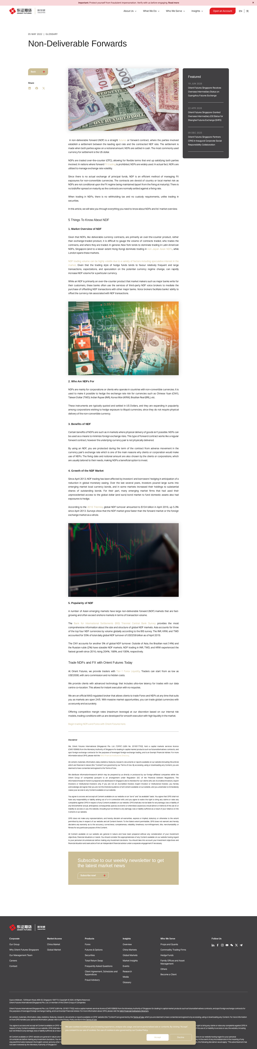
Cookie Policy (141, 1030)
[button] (135, 11)
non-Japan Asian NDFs (159, 249)
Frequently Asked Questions (98, 966)
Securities (90, 955)
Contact (13, 966)
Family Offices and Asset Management (172, 962)
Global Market (54, 949)
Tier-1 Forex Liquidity (128, 671)
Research (127, 971)
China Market (53, 944)
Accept (157, 1037)
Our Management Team (20, 955)
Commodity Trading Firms (173, 949)
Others (163, 969)
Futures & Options (93, 949)
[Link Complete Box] (206, 90)
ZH (247, 11)
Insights (196, 10)
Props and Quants (169, 944)
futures (122, 140)
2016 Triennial (95, 507)
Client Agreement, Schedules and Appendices (101, 973)
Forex (87, 944)
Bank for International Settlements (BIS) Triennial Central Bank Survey (115, 623)
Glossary (127, 982)
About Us (129, 10)
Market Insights (130, 960)
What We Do (150, 10)
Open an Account (222, 10)
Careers (13, 960)
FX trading (110, 164)
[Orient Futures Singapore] (27, 11)
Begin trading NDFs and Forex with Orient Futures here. (97, 723)
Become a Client (168, 974)
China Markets (130, 949)
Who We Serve (174, 10)
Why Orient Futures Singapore (24, 949)
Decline (180, 1037)
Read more (173, 2)
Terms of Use (138, 1017)
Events (126, 966)
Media (126, 976)
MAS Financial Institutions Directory (114, 755)
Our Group (14, 944)
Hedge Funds (166, 955)
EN (240, 11)
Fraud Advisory (92, 980)
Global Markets (130, 955)
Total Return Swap (94, 960)
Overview (127, 944)
